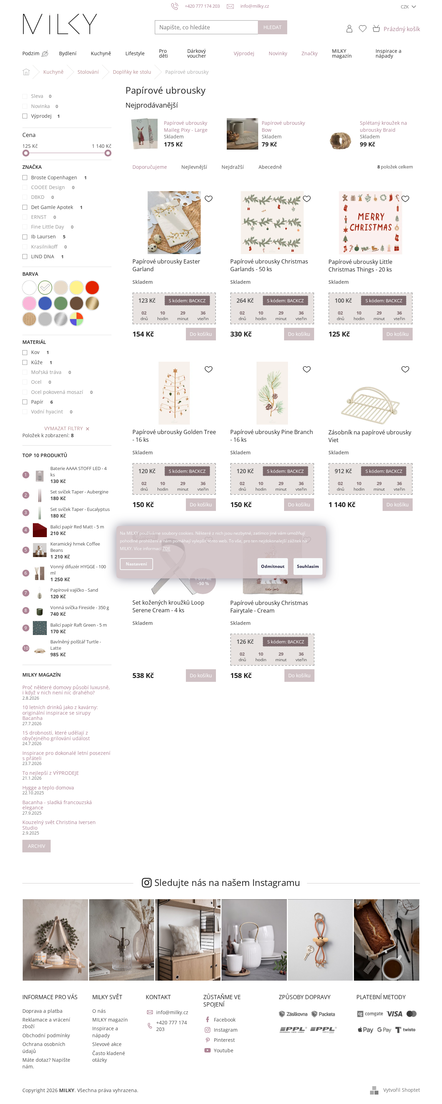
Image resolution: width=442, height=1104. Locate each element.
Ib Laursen (48, 236)
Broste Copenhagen (59, 177)
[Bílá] (29, 288)
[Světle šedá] (45, 319)
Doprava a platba (42, 1011)
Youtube (223, 1050)
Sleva (41, 96)
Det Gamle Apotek (57, 207)
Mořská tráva (51, 372)
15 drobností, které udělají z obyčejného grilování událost (56, 735)
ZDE (166, 548)
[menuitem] (30, 53)
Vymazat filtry (63, 428)
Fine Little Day (52, 226)
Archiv (36, 846)
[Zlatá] (92, 303)
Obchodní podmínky (46, 1035)
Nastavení (136, 564)
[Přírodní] (29, 319)
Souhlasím (308, 566)
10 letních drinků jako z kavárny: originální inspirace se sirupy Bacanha (60, 713)
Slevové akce (107, 1044)
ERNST (43, 217)
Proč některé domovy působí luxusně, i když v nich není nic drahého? (66, 690)
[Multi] (77, 319)
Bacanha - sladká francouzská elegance (57, 805)
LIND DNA (47, 256)
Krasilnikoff (49, 246)
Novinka (44, 106)
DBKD (42, 197)
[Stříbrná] (61, 319)
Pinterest (224, 1040)
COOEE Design (53, 187)
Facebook (225, 1019)
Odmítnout (272, 566)
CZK (405, 6)
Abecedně (270, 167)
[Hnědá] (77, 303)
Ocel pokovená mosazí (62, 392)
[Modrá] (45, 303)
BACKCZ (187, 300)
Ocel (41, 381)
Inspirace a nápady (105, 1031)
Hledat (272, 27)
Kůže (41, 362)
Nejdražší (233, 167)
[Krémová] (45, 288)
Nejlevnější (194, 167)
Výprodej (45, 116)
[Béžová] (61, 288)
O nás (99, 1011)
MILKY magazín (110, 1019)
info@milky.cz (172, 1012)
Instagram (226, 1029)
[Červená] (92, 288)
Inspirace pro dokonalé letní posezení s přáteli (66, 755)
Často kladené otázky (108, 1056)
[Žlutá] (77, 288)
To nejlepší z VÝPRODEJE (50, 772)
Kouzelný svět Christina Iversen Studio (59, 825)
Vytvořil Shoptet (401, 1090)
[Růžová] (29, 303)
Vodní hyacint (52, 411)
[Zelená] (61, 303)
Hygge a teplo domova (48, 787)
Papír (42, 401)
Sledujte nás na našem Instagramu (227, 882)
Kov (40, 352)
